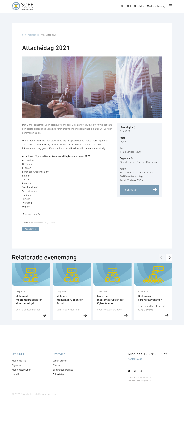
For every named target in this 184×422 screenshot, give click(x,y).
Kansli (15, 374)
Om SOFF (126, 5)
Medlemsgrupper (21, 369)
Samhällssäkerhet (63, 369)
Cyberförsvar (60, 360)
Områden (139, 5)
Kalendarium (33, 35)
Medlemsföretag (156, 5)
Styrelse (16, 365)
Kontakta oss (135, 358)
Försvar (57, 365)
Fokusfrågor (59, 374)
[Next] (169, 257)
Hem (24, 35)
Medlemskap (19, 360)
